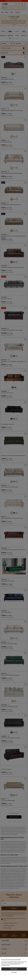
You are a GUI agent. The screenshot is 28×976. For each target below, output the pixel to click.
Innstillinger (14, 972)
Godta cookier (14, 969)
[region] (14, 966)
